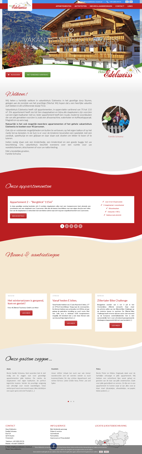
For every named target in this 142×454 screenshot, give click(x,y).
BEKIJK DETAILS (18, 216)
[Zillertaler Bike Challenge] (115, 278)
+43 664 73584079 (17, 443)
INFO (106, 451)
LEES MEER (26, 313)
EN (131, 2)
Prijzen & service (56, 431)
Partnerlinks (54, 436)
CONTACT (119, 6)
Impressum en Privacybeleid (60, 438)
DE (127, 2)
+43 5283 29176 (115, 2)
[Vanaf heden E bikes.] (71, 278)
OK (101, 451)
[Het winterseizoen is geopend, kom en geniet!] (26, 278)
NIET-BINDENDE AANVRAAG (37, 75)
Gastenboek (54, 433)
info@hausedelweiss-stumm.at (91, 2)
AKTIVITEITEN (81, 6)
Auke (9, 369)
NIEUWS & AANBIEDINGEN (101, 6)
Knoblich (54, 369)
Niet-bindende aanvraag (58, 429)
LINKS (130, 6)
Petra (98, 369)
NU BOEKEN (15, 75)
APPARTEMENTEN (63, 6)
